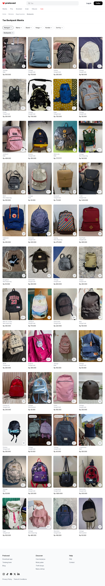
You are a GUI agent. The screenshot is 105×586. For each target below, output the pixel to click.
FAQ (70, 559)
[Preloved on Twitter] (15, 574)
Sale (41, 9)
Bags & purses (20, 14)
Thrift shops (40, 566)
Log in (88, 3)
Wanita (4, 9)
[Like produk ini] (23, 66)
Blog (4, 566)
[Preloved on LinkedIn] (18, 574)
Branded (19, 9)
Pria (11, 9)
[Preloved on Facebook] (11, 574)
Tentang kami (7, 562)
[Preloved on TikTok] (7, 574)
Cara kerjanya (40, 559)
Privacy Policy (7, 579)
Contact (71, 562)
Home (4, 14)
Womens (11, 14)
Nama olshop (40, 569)
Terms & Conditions (20, 579)
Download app (7, 559)
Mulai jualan (40, 562)
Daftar (98, 3)
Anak (27, 9)
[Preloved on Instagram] (3, 574)
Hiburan (34, 9)
